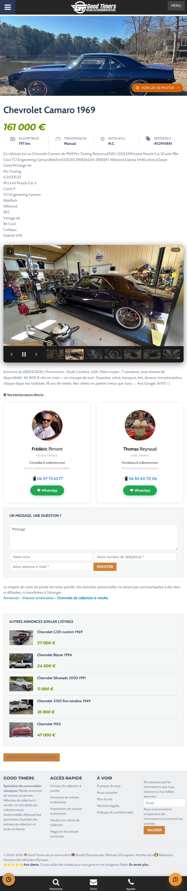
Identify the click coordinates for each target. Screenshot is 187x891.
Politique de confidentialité (115, 812)
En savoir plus (138, 865)
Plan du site (104, 799)
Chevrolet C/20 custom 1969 (60, 632)
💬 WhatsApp (47, 490)
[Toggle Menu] (7, 7)
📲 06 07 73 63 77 (47, 478)
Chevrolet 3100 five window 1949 (64, 701)
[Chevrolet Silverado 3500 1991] (21, 683)
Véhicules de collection (18, 800)
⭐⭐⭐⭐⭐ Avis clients (21, 865)
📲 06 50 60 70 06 (140, 478)
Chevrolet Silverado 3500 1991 (61, 678)
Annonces (11, 598)
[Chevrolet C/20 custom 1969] (21, 637)
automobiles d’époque (21, 815)
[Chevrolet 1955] (21, 730)
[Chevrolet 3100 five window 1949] (21, 706)
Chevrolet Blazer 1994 (54, 655)
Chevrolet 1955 (49, 724)
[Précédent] (12, 354)
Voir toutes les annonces (31, 757)
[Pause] (24, 354)
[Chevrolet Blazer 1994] (21, 660)
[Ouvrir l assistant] (175, 879)
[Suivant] (36, 354)
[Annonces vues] (8, 879)
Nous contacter (107, 792)
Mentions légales (108, 806)
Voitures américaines (38, 598)
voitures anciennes (20, 795)
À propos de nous (109, 786)
